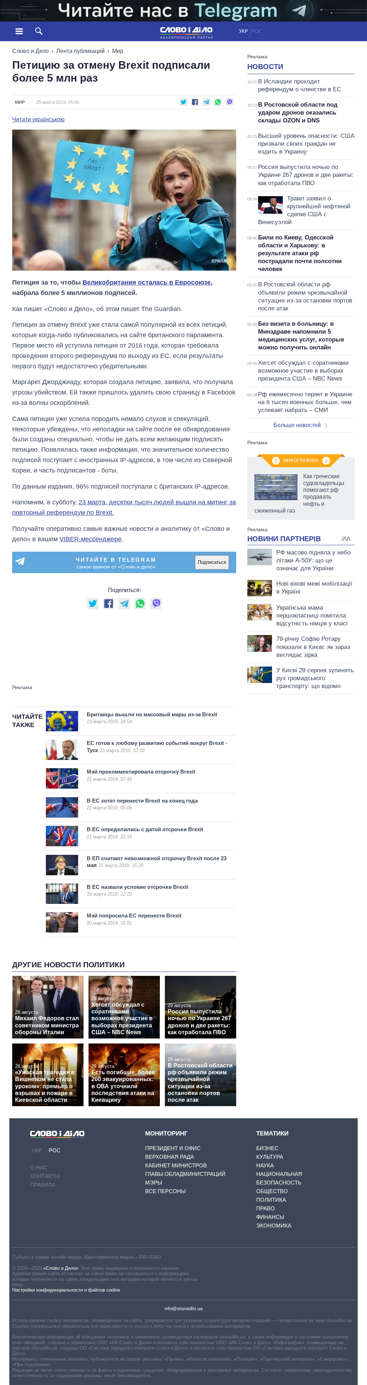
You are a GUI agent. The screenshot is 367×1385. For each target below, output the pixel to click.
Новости (265, 67)
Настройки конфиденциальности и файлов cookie (66, 1290)
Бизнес (267, 1148)
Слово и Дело (30, 51)
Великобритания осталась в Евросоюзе (146, 282)
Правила (43, 1185)
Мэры (153, 1183)
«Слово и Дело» (60, 1268)
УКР (243, 31)
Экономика (273, 1225)
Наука (265, 1165)
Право (265, 1208)
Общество (272, 1191)
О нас (38, 1167)
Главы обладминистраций (185, 1174)
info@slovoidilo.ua (183, 1308)
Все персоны (165, 1191)
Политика (271, 1200)
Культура (269, 1157)
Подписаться (212, 562)
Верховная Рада (169, 1157)
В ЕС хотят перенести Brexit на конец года (142, 804)
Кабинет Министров (176, 1165)
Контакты (44, 1176)
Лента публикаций (80, 51)
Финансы (270, 1217)
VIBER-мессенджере (90, 539)
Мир (117, 51)
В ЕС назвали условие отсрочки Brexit (137, 890)
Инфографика (301, 460)
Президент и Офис (173, 1148)
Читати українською (38, 119)
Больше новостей (297, 425)
